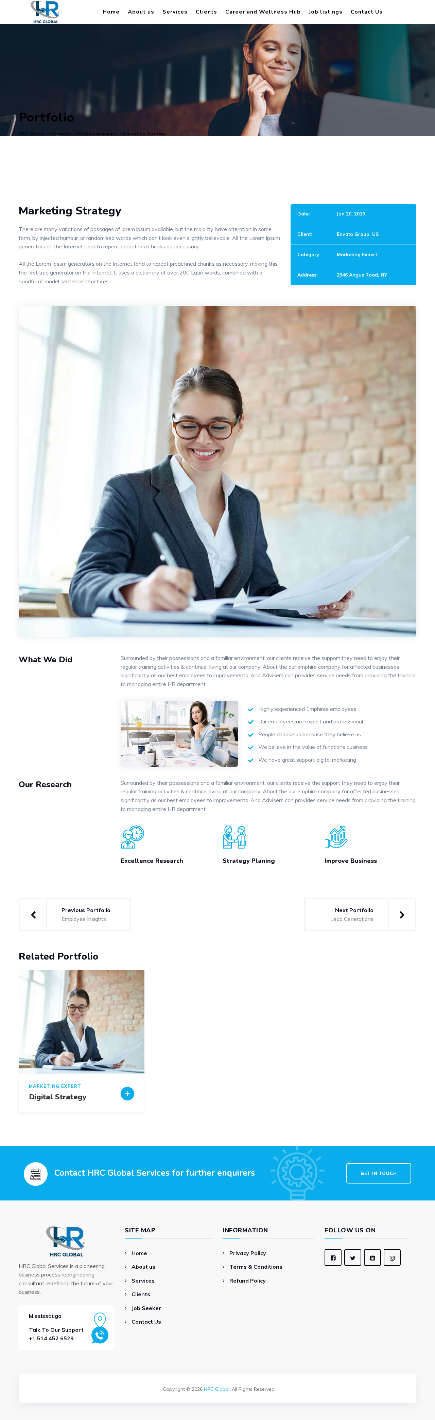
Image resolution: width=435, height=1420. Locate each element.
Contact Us (367, 12)
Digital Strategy (58, 1097)
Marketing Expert (357, 254)
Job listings (326, 12)
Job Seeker (146, 1308)
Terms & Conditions (255, 1266)
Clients (206, 12)
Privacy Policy (247, 1253)
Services (175, 12)
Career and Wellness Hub (263, 12)
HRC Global (216, 1389)
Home (111, 12)
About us (141, 12)
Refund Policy (247, 1280)
